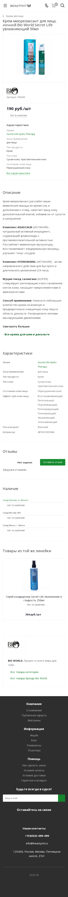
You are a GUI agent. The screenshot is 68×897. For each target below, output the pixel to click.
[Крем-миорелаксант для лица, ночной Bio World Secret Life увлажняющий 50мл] (34, 57)
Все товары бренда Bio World (28, 678)
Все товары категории (24, 672)
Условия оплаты (34, 770)
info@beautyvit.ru (37, 843)
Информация (34, 729)
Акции (34, 735)
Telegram (28, 818)
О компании (34, 710)
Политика (34, 750)
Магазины (34, 720)
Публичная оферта (34, 715)
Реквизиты (34, 745)
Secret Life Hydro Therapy (21, 134)
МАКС (37, 818)
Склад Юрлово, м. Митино (15, 500)
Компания (34, 704)
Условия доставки (34, 775)
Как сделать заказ (34, 765)
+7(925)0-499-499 (37, 835)
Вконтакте (19, 818)
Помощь (34, 759)
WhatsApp (46, 818)
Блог (34, 740)
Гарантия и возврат (34, 780)
